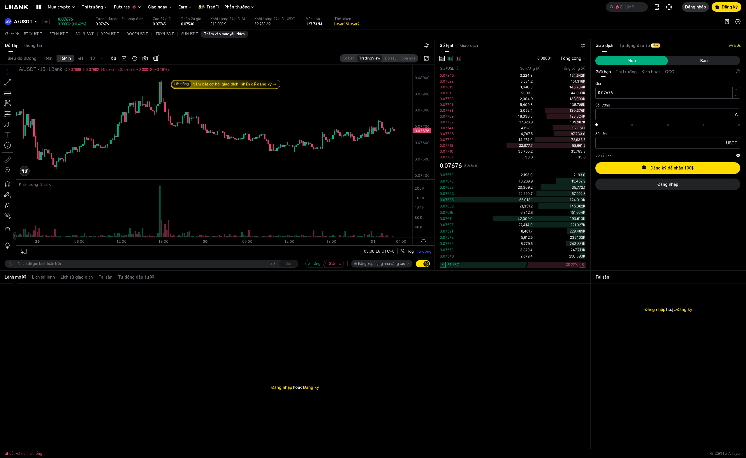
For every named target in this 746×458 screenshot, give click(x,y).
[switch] (423, 263)
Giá (598, 84)
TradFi (212, 7)
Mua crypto (59, 7)
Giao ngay (157, 7)
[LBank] (16, 7)
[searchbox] (626, 7)
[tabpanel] (512, 161)
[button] (627, 7)
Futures (122, 7)
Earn (182, 7)
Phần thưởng (237, 7)
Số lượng (602, 105)
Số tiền (601, 134)
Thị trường (92, 7)
